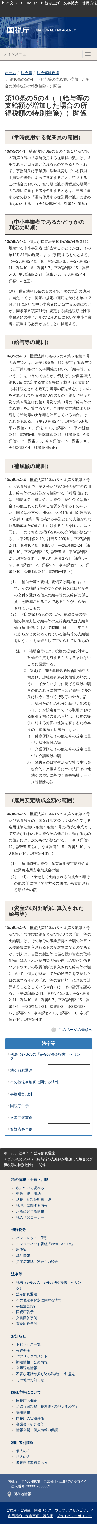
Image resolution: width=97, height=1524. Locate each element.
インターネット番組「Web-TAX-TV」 (45, 1244)
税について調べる (30, 1188)
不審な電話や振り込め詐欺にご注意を (45, 1374)
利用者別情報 (22, 1442)
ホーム (10, 72)
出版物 (21, 1250)
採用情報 (23, 1412)
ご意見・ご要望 (18, 1510)
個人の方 (23, 1451)
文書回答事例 (21, 1118)
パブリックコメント (32, 1356)
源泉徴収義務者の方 (32, 1463)
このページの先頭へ (75, 1029)
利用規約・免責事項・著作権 (30, 1516)
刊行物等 (18, 1229)
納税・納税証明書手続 (33, 1200)
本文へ (11, 3)
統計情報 (23, 1256)
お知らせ (18, 1336)
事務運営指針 (21, 1094)
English (31, 3)
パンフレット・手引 (32, 1238)
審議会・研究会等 (30, 1424)
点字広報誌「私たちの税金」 (38, 1262)
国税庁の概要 (26, 1401)
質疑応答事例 (21, 1129)
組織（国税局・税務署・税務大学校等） (47, 1407)
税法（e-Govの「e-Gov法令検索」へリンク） (45, 1056)
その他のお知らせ (30, 1380)
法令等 (26, 72)
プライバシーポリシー (74, 1516)
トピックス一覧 (28, 1344)
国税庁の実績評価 (30, 1418)
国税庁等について (26, 1392)
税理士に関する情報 (32, 1205)
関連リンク (42, 1510)
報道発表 (23, 1350)
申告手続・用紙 (28, 1194)
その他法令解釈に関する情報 (34, 1082)
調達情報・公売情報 (32, 1362)
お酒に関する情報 (30, 1211)
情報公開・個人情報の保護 (37, 1430)
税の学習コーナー (30, 1217)
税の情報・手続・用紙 (29, 1179)
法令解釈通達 (48, 72)
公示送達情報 (26, 1368)
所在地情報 (22, 1494)
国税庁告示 (19, 1106)
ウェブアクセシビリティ (74, 1510)
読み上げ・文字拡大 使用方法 (71, 3)
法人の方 (23, 1457)
